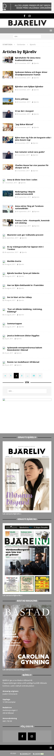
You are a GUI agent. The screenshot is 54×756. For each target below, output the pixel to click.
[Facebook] (24, 16)
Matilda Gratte (14, 261)
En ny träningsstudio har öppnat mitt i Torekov (25, 248)
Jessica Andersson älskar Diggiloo (23, 335)
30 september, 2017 (24, 197)
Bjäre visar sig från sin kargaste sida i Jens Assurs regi (33, 138)
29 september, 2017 (24, 211)
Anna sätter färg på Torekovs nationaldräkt (29, 207)
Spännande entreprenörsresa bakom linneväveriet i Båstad (24, 348)
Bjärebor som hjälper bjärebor (29, 86)
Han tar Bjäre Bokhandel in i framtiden (25, 285)
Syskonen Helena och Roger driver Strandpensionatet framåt (31, 73)
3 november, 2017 (23, 155)
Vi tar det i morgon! (24, 111)
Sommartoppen (14, 323)
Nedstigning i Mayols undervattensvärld (25, 192)
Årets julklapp (21, 99)
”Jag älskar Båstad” (24, 124)
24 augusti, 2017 (9, 300)
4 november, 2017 (23, 143)
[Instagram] (29, 16)
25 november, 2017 (23, 63)
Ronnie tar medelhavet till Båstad (23, 362)
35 (34, 375)
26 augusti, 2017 (9, 264)
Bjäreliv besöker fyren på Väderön (23, 273)
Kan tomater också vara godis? (30, 152)
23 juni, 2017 (8, 339)
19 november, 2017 (23, 127)
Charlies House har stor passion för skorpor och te (31, 166)
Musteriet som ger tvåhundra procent (25, 235)
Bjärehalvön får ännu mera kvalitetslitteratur (27, 59)
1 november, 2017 (10, 183)
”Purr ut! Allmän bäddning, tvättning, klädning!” (24, 310)
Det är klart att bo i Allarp (19, 297)
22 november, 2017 (23, 90)
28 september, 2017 (24, 226)
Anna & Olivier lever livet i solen (22, 179)
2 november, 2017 (23, 171)
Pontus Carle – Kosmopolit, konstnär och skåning (32, 221)
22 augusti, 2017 (9, 315)
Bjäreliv (36, 63)
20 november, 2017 (23, 102)
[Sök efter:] (27, 36)
